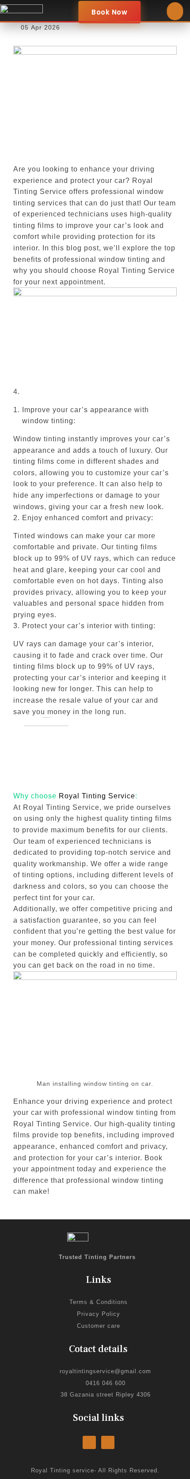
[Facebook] (89, 1442)
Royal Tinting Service (97, 796)
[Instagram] (107, 1442)
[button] (175, 11)
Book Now (109, 12)
